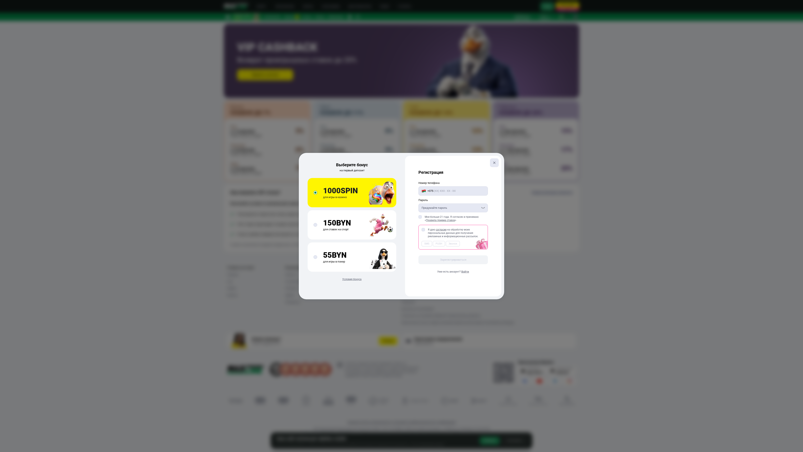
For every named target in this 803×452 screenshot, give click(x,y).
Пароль (423, 200)
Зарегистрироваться (453, 259)
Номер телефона (429, 182)
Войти (465, 271)
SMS (426, 243)
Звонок (453, 243)
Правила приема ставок (440, 220)
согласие (441, 229)
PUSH (439, 243)
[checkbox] (420, 217)
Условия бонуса (352, 279)
